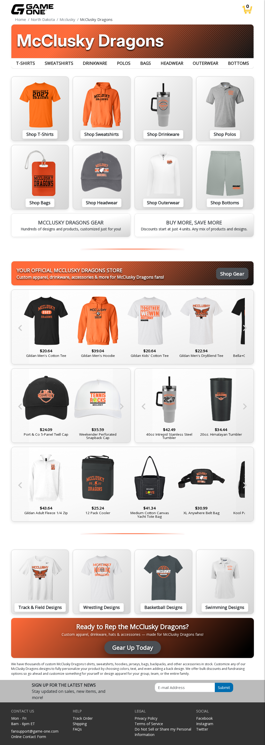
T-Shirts (25, 63)
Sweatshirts (59, 63)
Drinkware (95, 63)
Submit (224, 687)
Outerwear (205, 63)
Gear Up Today (132, 648)
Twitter (202, 729)
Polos (123, 63)
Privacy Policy (146, 718)
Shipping (80, 723)
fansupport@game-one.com (34, 731)
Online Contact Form (28, 736)
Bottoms (238, 63)
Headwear (172, 63)
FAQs (77, 729)
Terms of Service (149, 723)
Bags (145, 63)
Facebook (204, 718)
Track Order (83, 718)
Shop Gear (232, 273)
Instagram (204, 723)
